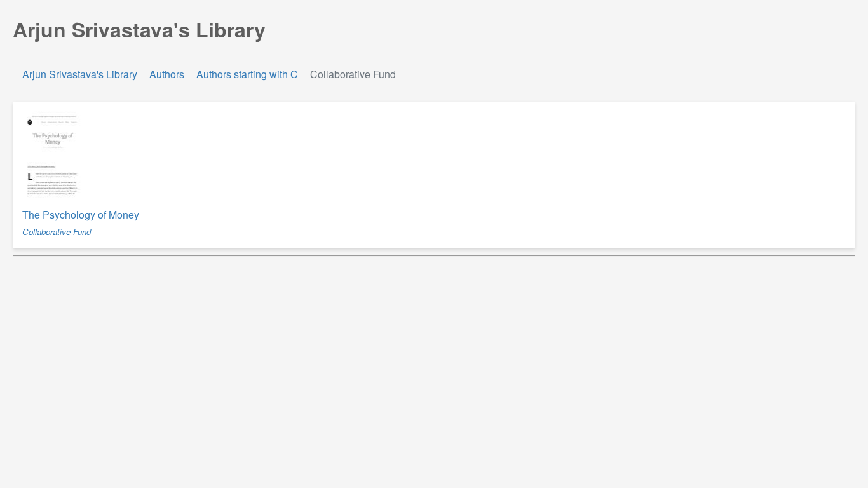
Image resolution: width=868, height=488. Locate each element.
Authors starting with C (247, 74)
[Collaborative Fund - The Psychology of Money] (52, 198)
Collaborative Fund (56, 232)
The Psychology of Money (80, 214)
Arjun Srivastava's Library (81, 74)
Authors (166, 74)
